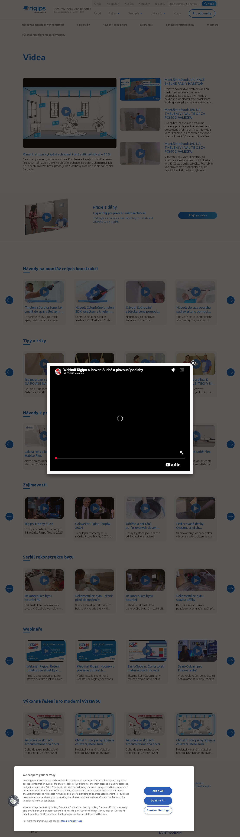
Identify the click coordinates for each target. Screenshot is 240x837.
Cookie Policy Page (71, 821)
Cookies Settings (158, 810)
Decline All (158, 800)
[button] (13, 800)
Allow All (158, 791)
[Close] (193, 363)
